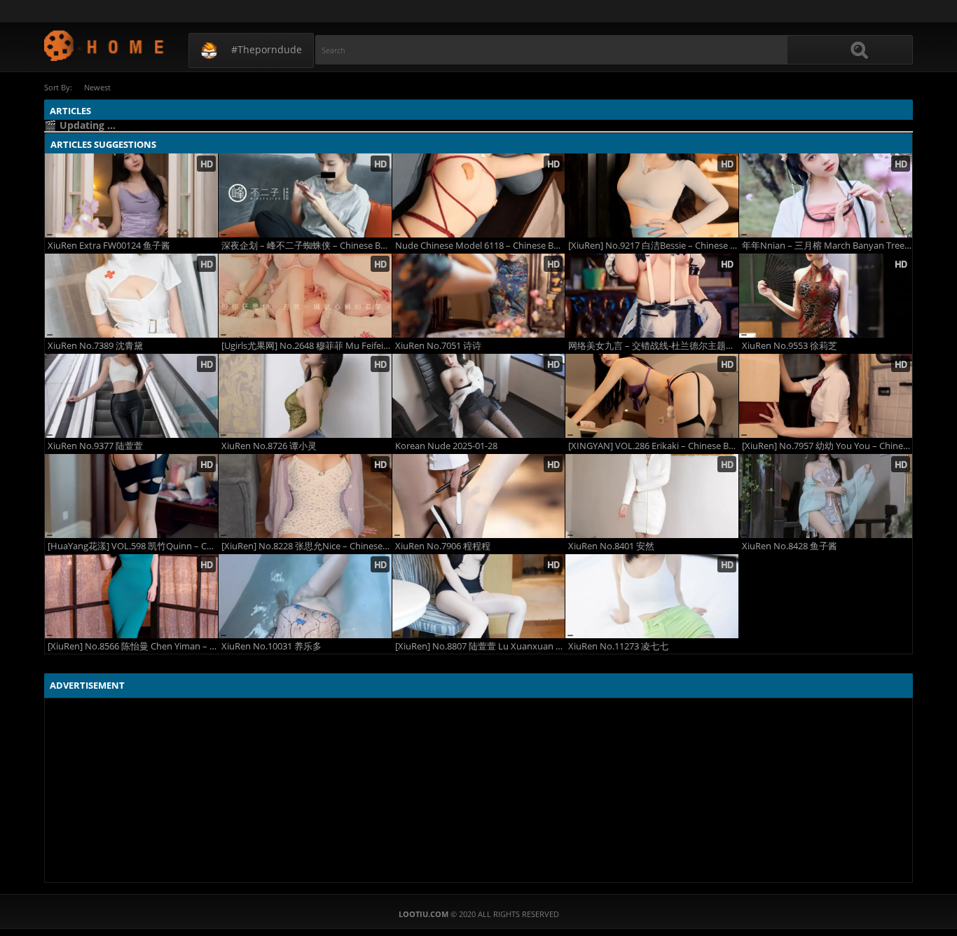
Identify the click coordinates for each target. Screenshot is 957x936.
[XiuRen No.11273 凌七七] (651, 596)
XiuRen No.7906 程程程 (442, 546)
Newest (97, 87)
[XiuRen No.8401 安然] (651, 496)
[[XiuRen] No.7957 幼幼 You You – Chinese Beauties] (825, 396)
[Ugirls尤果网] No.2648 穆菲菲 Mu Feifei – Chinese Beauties (306, 346)
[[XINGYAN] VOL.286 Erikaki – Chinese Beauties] (651, 396)
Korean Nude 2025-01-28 (446, 446)
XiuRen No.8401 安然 (611, 546)
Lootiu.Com (104, 45)
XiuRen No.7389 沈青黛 (95, 346)
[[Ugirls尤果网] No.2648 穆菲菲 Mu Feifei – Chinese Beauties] (305, 296)
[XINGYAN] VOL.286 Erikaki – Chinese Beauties (653, 446)
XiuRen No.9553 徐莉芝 (789, 346)
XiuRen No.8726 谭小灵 (269, 446)
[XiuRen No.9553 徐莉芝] (825, 296)
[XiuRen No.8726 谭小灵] (305, 396)
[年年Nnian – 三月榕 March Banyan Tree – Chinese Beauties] (825, 195)
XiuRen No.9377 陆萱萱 (95, 446)
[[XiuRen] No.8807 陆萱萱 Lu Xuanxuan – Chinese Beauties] (478, 596)
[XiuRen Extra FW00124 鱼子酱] (131, 195)
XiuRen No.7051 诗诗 (438, 346)
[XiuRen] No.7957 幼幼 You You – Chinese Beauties (827, 446)
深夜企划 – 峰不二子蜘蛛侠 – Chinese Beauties (306, 246)
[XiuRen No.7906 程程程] (478, 496)
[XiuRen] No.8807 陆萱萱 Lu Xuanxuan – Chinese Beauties (480, 646)
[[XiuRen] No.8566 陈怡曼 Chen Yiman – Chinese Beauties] (131, 596)
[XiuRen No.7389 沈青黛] (131, 296)
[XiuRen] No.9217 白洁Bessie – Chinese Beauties (653, 246)
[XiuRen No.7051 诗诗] (478, 296)
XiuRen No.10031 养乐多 (271, 646)
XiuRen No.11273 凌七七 (618, 646)
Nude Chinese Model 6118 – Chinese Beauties (480, 246)
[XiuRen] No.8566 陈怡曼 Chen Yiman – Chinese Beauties (133, 646)
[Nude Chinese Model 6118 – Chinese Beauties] (478, 195)
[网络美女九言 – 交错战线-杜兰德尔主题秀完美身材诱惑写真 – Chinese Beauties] (651, 296)
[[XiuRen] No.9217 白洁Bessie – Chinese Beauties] (651, 195)
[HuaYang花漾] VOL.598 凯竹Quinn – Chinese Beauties (133, 546)
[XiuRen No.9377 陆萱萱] (131, 396)
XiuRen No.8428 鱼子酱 (789, 546)
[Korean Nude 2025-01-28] (478, 396)
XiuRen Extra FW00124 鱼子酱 (109, 246)
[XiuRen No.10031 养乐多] (305, 596)
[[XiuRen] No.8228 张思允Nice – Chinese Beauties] (305, 496)
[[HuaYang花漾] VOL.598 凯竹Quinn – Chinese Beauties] (131, 496)
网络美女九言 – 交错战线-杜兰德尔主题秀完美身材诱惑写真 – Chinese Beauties (653, 346)
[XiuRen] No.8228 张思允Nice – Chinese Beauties (306, 546)
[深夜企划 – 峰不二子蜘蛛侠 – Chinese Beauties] (305, 195)
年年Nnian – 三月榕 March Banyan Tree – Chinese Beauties (827, 246)
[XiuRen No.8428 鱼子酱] (825, 496)
